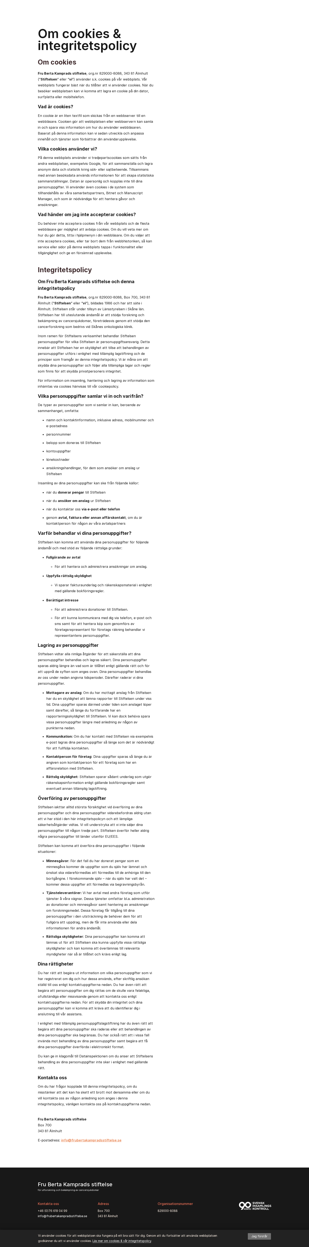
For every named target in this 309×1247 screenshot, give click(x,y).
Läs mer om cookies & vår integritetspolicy (121, 1241)
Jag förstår (259, 1236)
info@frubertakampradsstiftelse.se (91, 1140)
